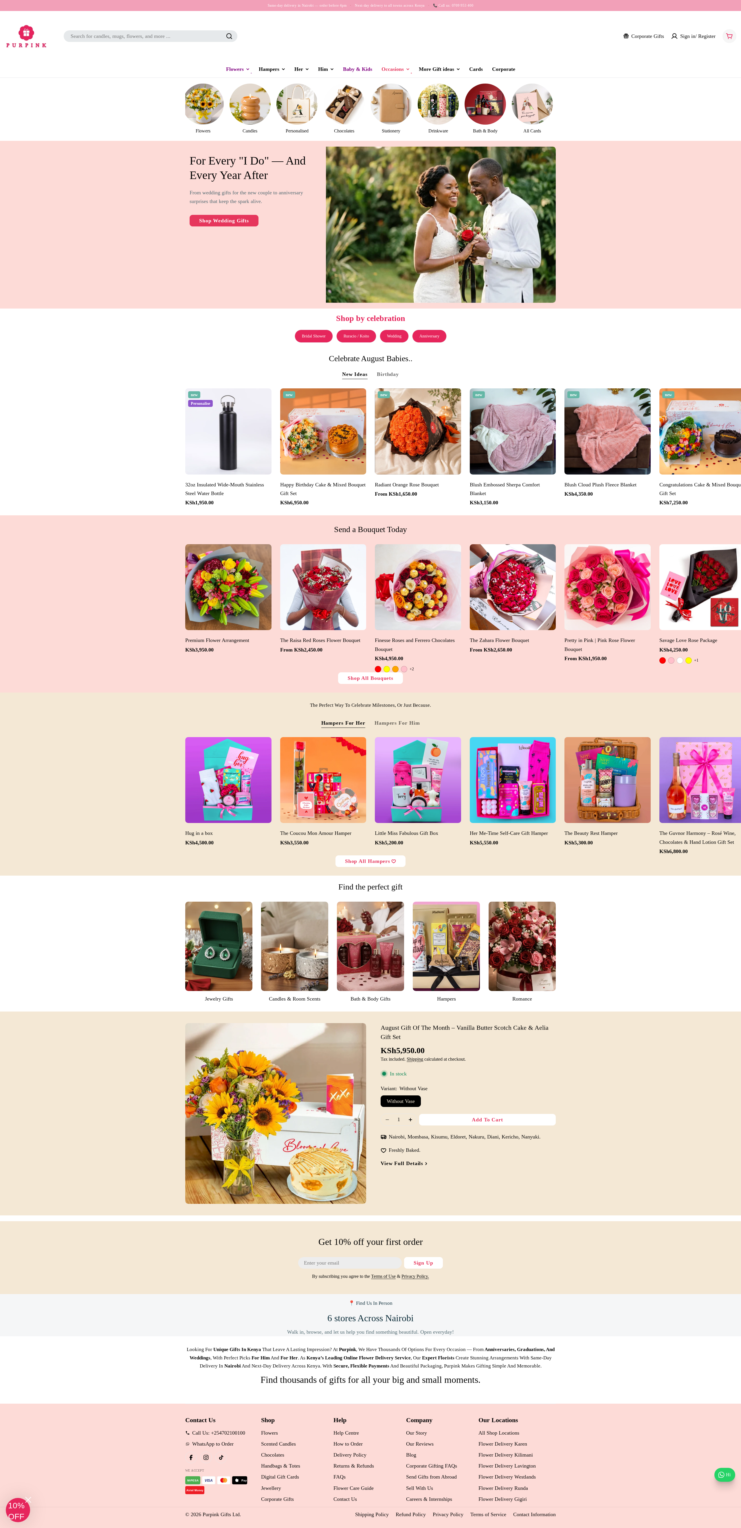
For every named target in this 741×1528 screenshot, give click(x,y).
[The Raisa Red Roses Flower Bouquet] (323, 587)
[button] (18, 1510)
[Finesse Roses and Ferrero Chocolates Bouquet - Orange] (395, 669)
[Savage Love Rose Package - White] (680, 660)
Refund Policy (411, 1514)
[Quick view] (264, 400)
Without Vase (401, 1101)
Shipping (415, 1059)
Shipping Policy (372, 1514)
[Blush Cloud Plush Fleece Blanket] (607, 431)
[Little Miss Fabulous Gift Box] (418, 780)
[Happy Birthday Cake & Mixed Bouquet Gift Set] (323, 431)
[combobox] (150, 36)
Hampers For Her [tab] (343, 723)
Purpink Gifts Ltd (221, 1514)
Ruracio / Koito (356, 336)
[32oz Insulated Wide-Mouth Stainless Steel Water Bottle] (228, 431)
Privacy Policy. (415, 1276)
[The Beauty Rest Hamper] (607, 780)
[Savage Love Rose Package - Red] (662, 660)
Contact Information (534, 1514)
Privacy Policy (448, 1514)
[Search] (229, 36)
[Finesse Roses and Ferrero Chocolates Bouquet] (418, 587)
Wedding (394, 336)
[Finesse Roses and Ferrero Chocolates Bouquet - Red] (378, 669)
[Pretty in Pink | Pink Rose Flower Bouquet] (607, 587)
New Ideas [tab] (355, 374)
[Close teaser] (28, 1499)
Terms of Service (488, 1514)
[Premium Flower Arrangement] (228, 587)
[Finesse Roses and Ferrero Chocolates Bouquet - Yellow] (387, 669)
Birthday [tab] (388, 374)
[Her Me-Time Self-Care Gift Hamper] (513, 780)
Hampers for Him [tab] (397, 723)
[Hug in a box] (228, 780)
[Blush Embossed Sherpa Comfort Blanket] (513, 431)
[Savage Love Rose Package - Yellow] (688, 660)
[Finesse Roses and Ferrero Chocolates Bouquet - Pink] (404, 669)
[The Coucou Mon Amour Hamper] (323, 780)
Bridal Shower (314, 336)
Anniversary (429, 336)
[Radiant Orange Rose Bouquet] (418, 431)
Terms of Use (383, 1276)
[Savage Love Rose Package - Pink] (671, 660)
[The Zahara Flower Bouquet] (513, 587)
